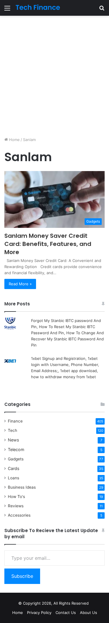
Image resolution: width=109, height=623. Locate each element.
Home (14, 139)
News (13, 439)
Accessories (19, 515)
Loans (13, 478)
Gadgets (16, 459)
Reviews (16, 506)
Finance (15, 421)
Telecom (16, 449)
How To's (16, 496)
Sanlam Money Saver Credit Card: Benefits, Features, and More (47, 244)
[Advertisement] (54, 76)
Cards (13, 468)
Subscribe (22, 576)
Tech (12, 430)
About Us (88, 612)
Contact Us (66, 612)
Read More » (20, 283)
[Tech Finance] (38, 8)
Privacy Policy (39, 612)
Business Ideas (22, 487)
